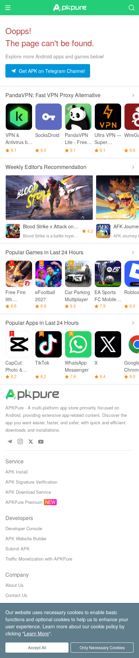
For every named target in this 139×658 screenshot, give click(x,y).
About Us (14, 585)
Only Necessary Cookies (102, 647)
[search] (131, 7)
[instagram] (20, 442)
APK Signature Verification (31, 482)
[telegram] (9, 442)
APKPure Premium (24, 502)
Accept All (37, 647)
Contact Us (16, 595)
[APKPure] (69, 8)
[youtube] (41, 442)
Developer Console (23, 528)
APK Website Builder (26, 538)
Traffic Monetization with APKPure (38, 558)
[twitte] (30, 442)
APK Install (16, 471)
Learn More (36, 633)
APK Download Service (28, 492)
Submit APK (17, 548)
